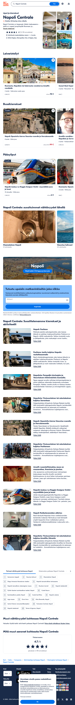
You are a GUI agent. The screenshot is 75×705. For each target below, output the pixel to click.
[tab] (19, 571)
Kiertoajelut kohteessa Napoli (57, 660)
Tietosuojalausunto (25, 315)
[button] (29, 77)
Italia (10, 660)
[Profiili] (69, 4)
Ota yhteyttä (36, 672)
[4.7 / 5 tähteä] (12, 32)
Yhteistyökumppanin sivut (63, 678)
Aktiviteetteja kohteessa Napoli (34, 660)
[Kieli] (62, 3)
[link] (29, 77)
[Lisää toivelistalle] (53, 60)
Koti (4, 660)
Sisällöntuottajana (60, 675)
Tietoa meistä (49, 673)
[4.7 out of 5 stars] (37, 646)
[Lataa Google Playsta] (23, 673)
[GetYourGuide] (6, 4)
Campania (17, 660)
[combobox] (30, 4)
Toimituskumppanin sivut (62, 672)
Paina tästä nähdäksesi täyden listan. (57, 623)
